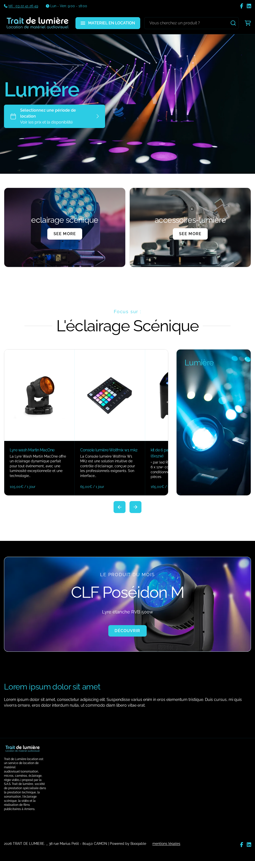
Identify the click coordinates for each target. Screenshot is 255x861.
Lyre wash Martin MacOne (32, 449)
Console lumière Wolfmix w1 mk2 (108, 449)
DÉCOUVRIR (127, 630)
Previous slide (120, 507)
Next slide (135, 507)
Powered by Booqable (128, 844)
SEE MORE (65, 233)
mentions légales (166, 844)
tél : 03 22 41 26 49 (23, 6)
